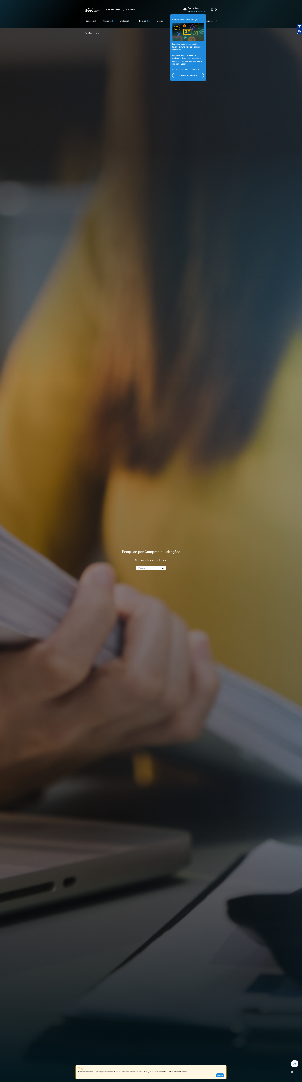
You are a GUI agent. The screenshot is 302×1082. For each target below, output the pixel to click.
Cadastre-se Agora (188, 75)
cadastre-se (201, 11)
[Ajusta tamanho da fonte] (212, 9)
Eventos (160, 21)
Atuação (106, 21)
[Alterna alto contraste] (215, 9)
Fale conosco (207, 21)
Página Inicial (90, 21)
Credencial (124, 21)
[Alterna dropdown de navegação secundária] (111, 21)
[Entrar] (185, 10)
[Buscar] (163, 568)
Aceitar (220, 1075)
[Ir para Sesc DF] (94, 10)
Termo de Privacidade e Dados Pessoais (172, 1072)
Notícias (142, 21)
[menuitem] (90, 21)
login (193, 11)
